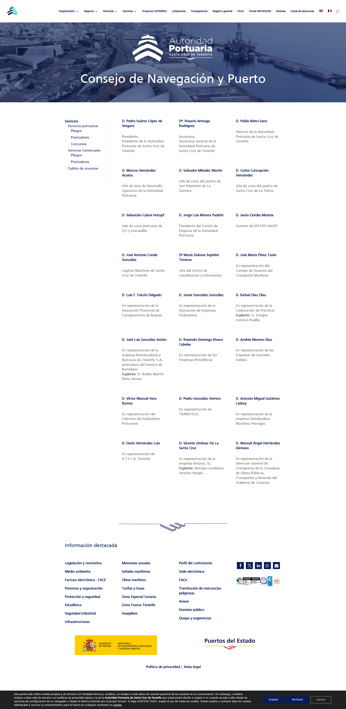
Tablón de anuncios (83, 168)
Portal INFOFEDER (260, 11)
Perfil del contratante (195, 563)
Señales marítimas (136, 571)
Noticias (281, 11)
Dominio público (191, 610)
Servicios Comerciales (84, 150)
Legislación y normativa (83, 563)
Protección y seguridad (82, 597)
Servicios (128, 11)
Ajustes (321, 699)
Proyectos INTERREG (154, 11)
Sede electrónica (191, 571)
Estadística (73, 605)
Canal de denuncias (302, 11)
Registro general (222, 11)
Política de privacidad (163, 667)
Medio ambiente (78, 571)
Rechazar (297, 699)
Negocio (89, 11)
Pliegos (76, 131)
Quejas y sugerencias (195, 618)
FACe (240, 11)
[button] (240, 565)
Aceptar (273, 699)
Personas (108, 11)
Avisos (184, 601)
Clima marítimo (134, 580)
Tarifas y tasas (133, 588)
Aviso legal (192, 667)
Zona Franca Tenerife (138, 605)
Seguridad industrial (80, 613)
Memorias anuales (136, 563)
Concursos (78, 144)
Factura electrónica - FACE (85, 580)
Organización (67, 11)
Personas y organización (84, 588)
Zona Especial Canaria (139, 597)
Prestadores (80, 137)
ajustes (118, 705)
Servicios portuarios (83, 126)
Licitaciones (179, 11)
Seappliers (130, 613)
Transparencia (199, 11)
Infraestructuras (77, 622)
